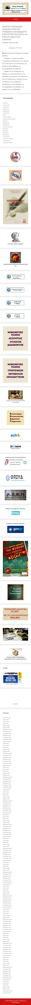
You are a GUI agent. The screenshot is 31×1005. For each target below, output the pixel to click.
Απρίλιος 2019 (6, 892)
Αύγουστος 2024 (7, 765)
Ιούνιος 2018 (6, 911)
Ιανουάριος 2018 (7, 921)
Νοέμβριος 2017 (7, 925)
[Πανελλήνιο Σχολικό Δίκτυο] (15, 437)
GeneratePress (15, 1002)
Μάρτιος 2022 (6, 822)
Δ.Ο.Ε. (4, 115)
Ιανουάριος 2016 (7, 969)
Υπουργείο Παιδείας (7, 142)
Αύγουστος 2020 (7, 860)
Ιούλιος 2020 (6, 862)
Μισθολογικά (6, 134)
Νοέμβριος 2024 (7, 759)
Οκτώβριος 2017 (7, 927)
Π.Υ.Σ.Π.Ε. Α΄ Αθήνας (8, 138)
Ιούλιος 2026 (6, 719)
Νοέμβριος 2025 (7, 735)
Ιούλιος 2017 (6, 933)
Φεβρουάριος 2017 (7, 943)
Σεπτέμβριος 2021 (7, 834)
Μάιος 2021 (5, 842)
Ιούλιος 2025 (6, 743)
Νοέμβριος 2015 (7, 973)
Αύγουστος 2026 (7, 717)
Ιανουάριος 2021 (7, 850)
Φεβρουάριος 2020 (7, 872)
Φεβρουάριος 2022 (7, 824)
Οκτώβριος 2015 (7, 975)
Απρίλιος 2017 (6, 939)
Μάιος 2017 (5, 937)
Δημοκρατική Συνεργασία (9, 119)
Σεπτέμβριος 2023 (7, 787)
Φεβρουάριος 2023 (7, 801)
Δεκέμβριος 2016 (7, 947)
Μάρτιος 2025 (6, 751)
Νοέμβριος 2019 (7, 878)
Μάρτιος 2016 (6, 965)
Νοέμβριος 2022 (7, 806)
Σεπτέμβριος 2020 (7, 858)
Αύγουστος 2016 (7, 955)
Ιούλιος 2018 (6, 909)
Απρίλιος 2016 (6, 963)
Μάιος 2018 (5, 913)
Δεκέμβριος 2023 (7, 781)
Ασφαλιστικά (6, 109)
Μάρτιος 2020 (6, 870)
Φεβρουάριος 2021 (7, 848)
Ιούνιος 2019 (6, 888)
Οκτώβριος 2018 (7, 903)
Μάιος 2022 (5, 818)
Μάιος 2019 (5, 890)
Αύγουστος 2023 (7, 789)
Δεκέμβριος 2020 (7, 852)
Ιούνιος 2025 (6, 745)
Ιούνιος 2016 (6, 959)
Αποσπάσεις (6, 107)
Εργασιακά (5, 128)
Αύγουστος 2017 (7, 931)
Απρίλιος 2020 (6, 868)
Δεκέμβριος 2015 (7, 971)
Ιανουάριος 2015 (7, 992)
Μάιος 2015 (5, 985)
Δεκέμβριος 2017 (7, 923)
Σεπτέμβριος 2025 (7, 739)
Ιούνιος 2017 (6, 935)
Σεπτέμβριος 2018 (7, 905)
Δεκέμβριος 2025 (7, 733)
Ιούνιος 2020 (6, 864)
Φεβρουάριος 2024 (7, 777)
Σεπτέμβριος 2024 (7, 763)
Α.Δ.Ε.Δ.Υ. (5, 103)
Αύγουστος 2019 (7, 884)
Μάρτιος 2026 (6, 727)
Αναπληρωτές (6, 105)
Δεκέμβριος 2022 (7, 804)
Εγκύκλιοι (5, 120)
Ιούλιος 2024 (6, 767)
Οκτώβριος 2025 (7, 737)
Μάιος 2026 (5, 723)
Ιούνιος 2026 (6, 721)
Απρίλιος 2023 (6, 797)
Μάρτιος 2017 (6, 941)
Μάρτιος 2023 (6, 799)
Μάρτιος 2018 (6, 917)
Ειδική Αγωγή (8, 53)
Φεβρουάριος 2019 (7, 896)
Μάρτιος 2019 (6, 894)
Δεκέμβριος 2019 (7, 876)
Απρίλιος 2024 (6, 773)
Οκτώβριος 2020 (7, 856)
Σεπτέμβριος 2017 (7, 929)
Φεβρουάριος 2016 (7, 967)
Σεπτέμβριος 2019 (7, 882)
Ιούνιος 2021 (6, 840)
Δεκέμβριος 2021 (7, 828)
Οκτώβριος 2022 (7, 808)
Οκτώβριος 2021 (7, 832)
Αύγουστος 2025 (7, 741)
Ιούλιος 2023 (6, 791)
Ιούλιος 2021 (6, 838)
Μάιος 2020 (5, 866)
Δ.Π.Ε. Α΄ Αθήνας (7, 117)
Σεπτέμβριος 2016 (7, 953)
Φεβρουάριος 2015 (7, 991)
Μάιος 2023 (5, 795)
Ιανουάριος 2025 (7, 755)
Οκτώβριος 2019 (7, 880)
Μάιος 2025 (5, 747)
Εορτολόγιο (15, 703)
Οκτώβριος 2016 (7, 951)
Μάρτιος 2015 (6, 989)
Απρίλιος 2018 (6, 915)
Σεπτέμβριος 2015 (7, 977)
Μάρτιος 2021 (6, 846)
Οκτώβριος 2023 (7, 785)
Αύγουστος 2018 (7, 907)
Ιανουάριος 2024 (7, 779)
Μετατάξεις (5, 132)
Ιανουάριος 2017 (7, 945)
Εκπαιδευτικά (17, 53)
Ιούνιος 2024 (6, 769)
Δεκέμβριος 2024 (7, 757)
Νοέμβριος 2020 (7, 854)
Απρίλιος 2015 (6, 987)
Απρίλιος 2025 (6, 749)
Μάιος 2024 (5, 771)
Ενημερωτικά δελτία (8, 126)
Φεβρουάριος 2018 (7, 919)
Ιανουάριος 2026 (7, 731)
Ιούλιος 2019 (6, 886)
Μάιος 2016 (5, 961)
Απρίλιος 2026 (6, 725)
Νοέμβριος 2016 (7, 949)
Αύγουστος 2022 (7, 812)
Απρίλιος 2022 (6, 820)
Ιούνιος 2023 (6, 793)
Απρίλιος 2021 (6, 844)
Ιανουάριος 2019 (7, 897)
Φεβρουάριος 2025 (7, 753)
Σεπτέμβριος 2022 (7, 810)
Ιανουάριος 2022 (7, 826)
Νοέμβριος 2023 (7, 783)
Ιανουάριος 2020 (7, 874)
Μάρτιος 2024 (6, 775)
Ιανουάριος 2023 (7, 802)
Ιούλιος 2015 (6, 981)
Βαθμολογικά (6, 111)
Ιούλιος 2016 (6, 957)
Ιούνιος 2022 (6, 816)
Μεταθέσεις (5, 130)
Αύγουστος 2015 (7, 979)
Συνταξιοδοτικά (6, 140)
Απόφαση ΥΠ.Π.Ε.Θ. (15, 48)
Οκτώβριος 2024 (7, 761)
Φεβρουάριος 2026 (7, 729)
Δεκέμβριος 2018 (7, 899)
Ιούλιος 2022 (6, 814)
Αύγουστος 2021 (7, 836)
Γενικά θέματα (6, 113)
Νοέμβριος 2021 (7, 830)
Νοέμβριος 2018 (7, 901)
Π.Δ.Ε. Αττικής (6, 136)
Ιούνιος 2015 (6, 983)
